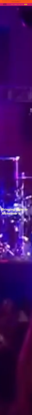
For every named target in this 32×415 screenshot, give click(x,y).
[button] (16, 1)
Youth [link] (19, 4)
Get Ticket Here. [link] (17, 1)
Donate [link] (26, 4)
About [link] (12, 4)
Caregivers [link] (15, 4)
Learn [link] (22, 4)
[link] (5, 4)
